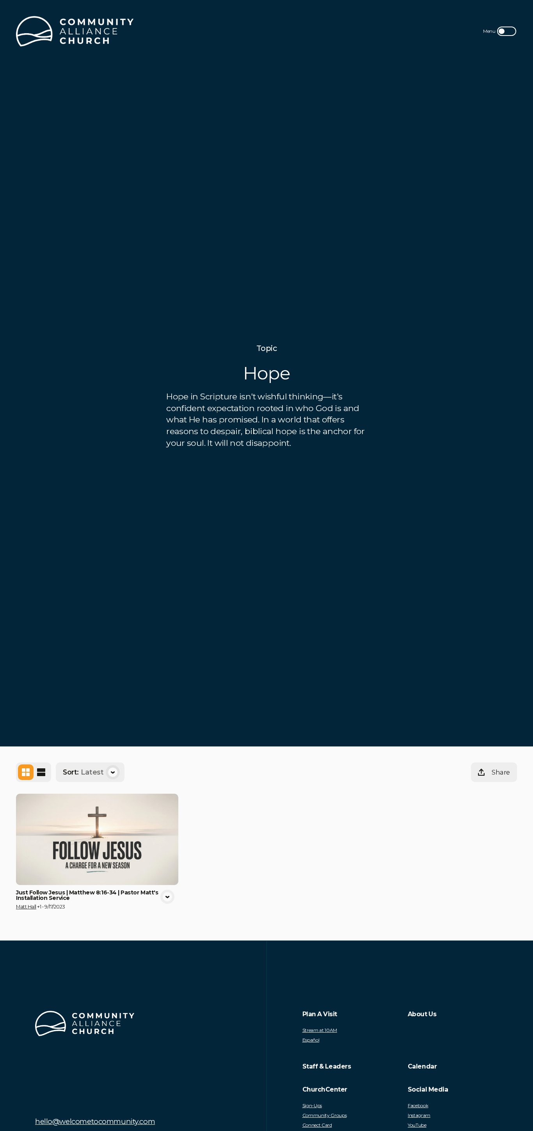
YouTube (417, 1125)
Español (311, 1040)
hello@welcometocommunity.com (95, 1121)
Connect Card (317, 1125)
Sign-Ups (312, 1105)
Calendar (422, 1066)
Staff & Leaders (326, 1066)
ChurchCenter (324, 1089)
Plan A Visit (319, 1014)
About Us (422, 1014)
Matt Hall (26, 906)
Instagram (419, 1115)
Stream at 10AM (319, 1030)
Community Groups (324, 1115)
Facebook (418, 1105)
